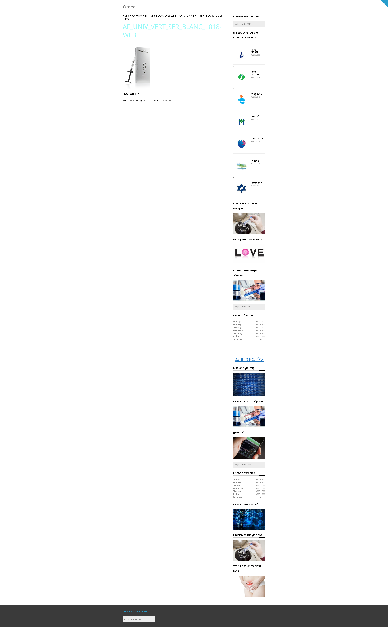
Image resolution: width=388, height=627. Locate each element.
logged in (143, 100)
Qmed (129, 7)
